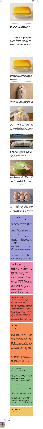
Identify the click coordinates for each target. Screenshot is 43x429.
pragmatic (2, 424)
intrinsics (2, 426)
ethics (3, 425)
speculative (2, 422)
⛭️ (19, 411)
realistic (3, 423)
